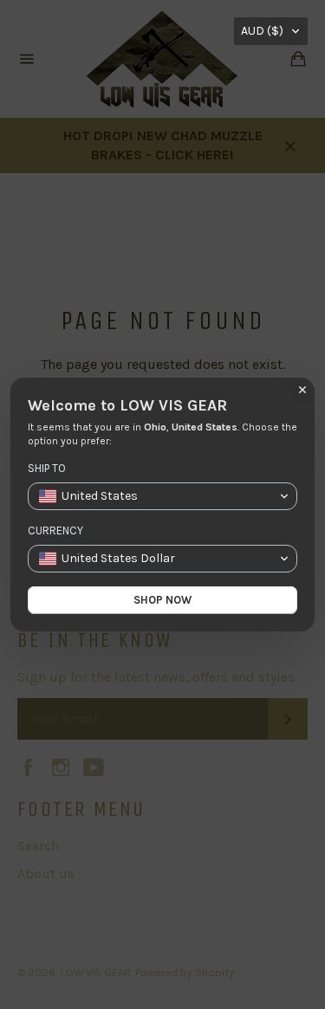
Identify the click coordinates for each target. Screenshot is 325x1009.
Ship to (47, 468)
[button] (271, 31)
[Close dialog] (302, 389)
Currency (55, 530)
